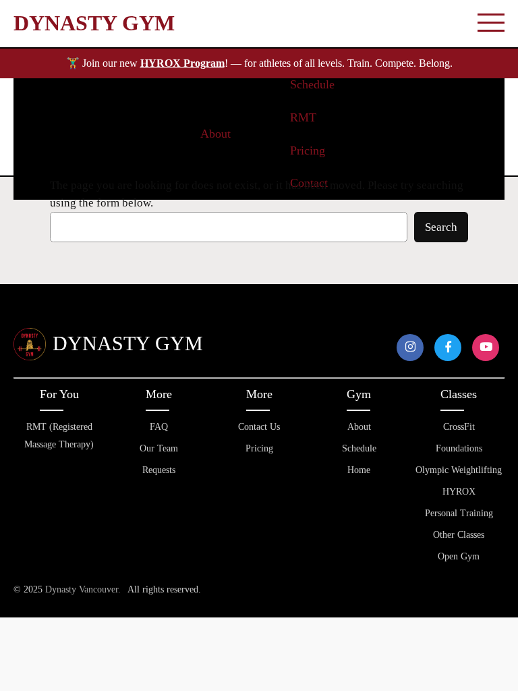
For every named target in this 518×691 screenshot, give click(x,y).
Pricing (259, 448)
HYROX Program (182, 63)
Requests (158, 470)
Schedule (359, 448)
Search (441, 227)
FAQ (159, 427)
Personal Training (459, 513)
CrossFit (459, 427)
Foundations (459, 448)
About (359, 427)
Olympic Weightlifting (458, 470)
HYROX (459, 492)
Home (358, 470)
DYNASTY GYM (94, 23)
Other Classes (458, 535)
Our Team (159, 448)
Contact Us (259, 427)
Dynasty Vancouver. (83, 589)
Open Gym (459, 556)
